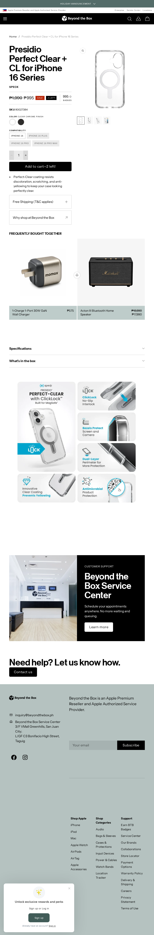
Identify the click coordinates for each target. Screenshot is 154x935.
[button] (141, 80)
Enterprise (119, 10)
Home (13, 36)
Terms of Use (129, 908)
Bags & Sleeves (106, 836)
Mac (73, 838)
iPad (74, 831)
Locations (147, 10)
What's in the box (22, 361)
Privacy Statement (128, 900)
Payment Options (127, 865)
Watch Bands (105, 867)
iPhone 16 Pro (20, 143)
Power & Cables (106, 860)
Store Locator (130, 856)
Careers (126, 891)
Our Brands (128, 842)
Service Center (133, 10)
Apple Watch (79, 845)
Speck (14, 87)
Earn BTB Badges (127, 827)
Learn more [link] (98, 627)
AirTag (75, 858)
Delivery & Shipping (128, 882)
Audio (100, 829)
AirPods (76, 851)
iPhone (75, 825)
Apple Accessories (79, 867)
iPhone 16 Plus (38, 136)
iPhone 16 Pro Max (45, 143)
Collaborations (131, 849)
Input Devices (105, 853)
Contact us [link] (23, 672)
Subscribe (131, 745)
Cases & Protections (104, 845)
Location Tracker (102, 875)
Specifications (20, 348)
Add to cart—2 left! (40, 166)
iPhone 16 (17, 136)
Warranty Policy (132, 873)
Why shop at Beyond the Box (33, 218)
